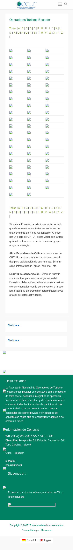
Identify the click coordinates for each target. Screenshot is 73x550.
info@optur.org (13, 464)
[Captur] (4, 430)
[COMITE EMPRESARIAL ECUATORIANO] (4, 488)
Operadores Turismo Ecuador (29, 19)
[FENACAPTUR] (4, 449)
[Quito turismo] (4, 353)
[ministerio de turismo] (4, 469)
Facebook (11, 481)
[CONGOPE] (4, 411)
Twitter (19, 481)
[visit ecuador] (4, 372)
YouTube (28, 481)
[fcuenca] (4, 391)
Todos (13, 28)
